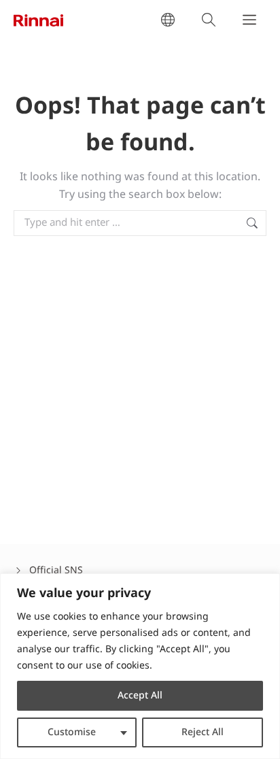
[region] (140, 666)
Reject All (202, 732)
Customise (72, 732)
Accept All (140, 695)
